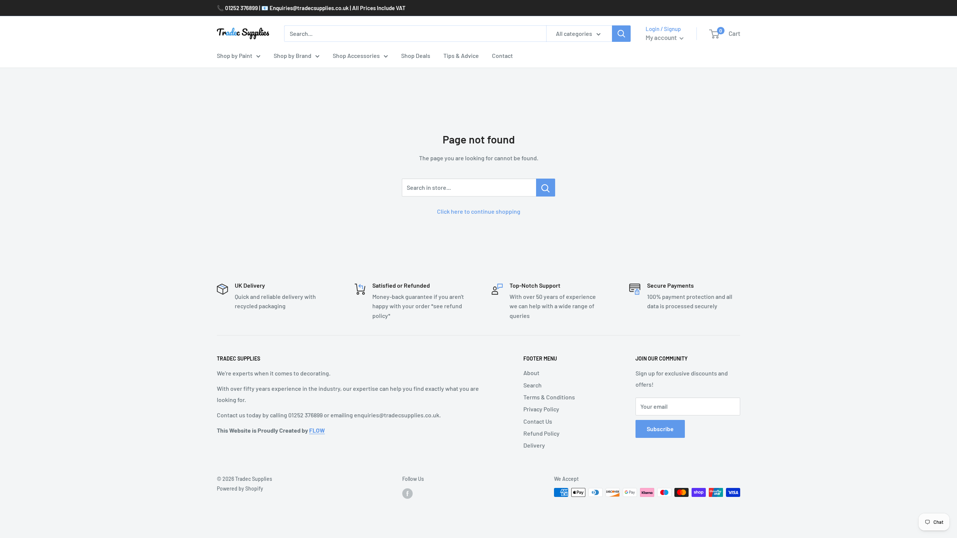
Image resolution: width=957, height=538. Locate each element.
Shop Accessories (356, 55)
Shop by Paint (234, 55)
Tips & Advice (461, 55)
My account (662, 37)
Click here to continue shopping (478, 211)
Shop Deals (415, 55)
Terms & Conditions (549, 397)
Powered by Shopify (240, 488)
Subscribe (660, 428)
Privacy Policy (541, 408)
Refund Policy (541, 433)
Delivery (534, 445)
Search (532, 385)
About (531, 372)
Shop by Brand (292, 55)
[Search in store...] (545, 188)
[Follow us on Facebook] (407, 493)
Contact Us (537, 421)
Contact (502, 55)
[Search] (621, 33)
